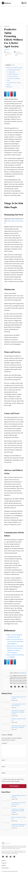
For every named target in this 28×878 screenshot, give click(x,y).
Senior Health (6, 49)
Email (3, 766)
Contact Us (4, 863)
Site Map (4, 865)
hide (13, 65)
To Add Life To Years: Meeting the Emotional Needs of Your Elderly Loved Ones (18, 712)
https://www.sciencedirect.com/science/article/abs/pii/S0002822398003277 (15, 641)
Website (3, 773)
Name (3, 760)
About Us (4, 860)
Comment (4, 743)
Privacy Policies (5, 868)
